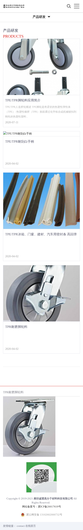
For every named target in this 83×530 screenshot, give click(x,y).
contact (21, 525)
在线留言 (30, 525)
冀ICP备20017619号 (49, 506)
